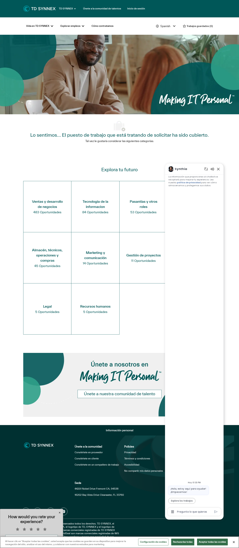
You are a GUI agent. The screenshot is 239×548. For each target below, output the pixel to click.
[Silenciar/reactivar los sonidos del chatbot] (212, 169)
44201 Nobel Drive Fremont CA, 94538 (97, 488)
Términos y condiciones (137, 458)
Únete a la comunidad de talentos (102, 8)
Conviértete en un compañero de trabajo (97, 464)
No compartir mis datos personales (143, 470)
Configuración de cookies (153, 542)
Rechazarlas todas (183, 542)
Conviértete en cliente (87, 458)
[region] (194, 340)
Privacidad (130, 452)
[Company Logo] (39, 8)
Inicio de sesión (136, 8)
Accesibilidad (131, 464)
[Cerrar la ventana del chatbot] (218, 169)
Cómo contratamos (102, 26)
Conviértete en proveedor (89, 452)
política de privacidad (189, 182)
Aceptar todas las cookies (212, 542)
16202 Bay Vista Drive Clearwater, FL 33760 (99, 494)
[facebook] (63, 511)
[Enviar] (216, 512)
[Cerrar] (233, 542)
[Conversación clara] (206, 169)
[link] (120, 394)
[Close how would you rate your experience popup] (59, 512)
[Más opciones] (173, 512)
